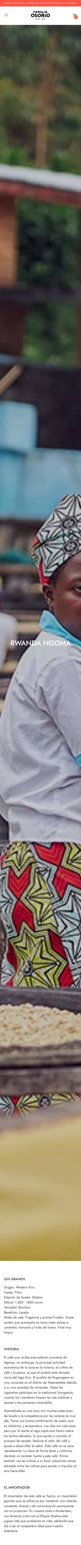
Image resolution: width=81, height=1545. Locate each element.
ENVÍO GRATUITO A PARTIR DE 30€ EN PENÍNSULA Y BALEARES (40, 3)
